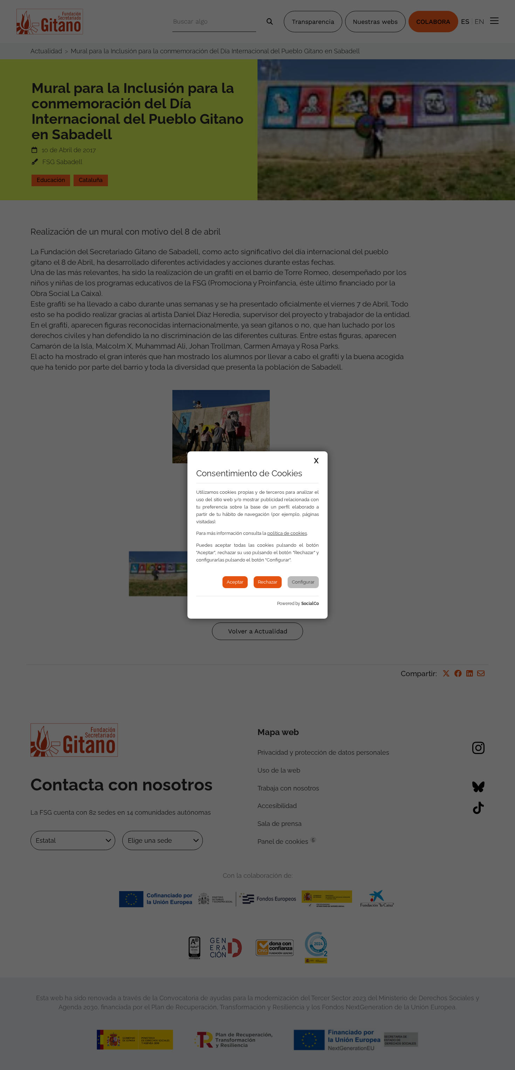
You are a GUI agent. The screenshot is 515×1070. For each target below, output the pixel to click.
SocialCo (310, 603)
